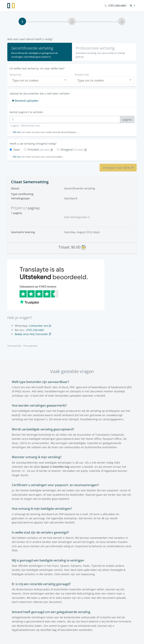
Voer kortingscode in (77, 217)
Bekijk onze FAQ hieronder (32, 334)
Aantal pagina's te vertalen (26, 112)
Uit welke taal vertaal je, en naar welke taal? (37, 68)
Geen (16, 149)
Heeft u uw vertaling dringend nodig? (33, 143)
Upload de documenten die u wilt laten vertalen (40, 93)
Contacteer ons (39, 325)
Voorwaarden (14, 345)
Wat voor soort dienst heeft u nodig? (30, 39)
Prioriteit (40, 149)
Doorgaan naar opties (117, 167)
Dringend (73, 149)
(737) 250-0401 (117, 5)
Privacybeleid (30, 345)
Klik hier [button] (17, 132)
